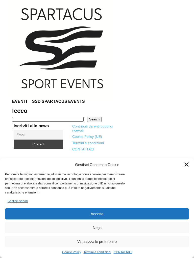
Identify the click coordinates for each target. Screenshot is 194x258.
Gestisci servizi (18, 201)
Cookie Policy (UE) (87, 137)
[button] (186, 164)
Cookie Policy (71, 252)
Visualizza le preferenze (97, 241)
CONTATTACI (123, 252)
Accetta (97, 214)
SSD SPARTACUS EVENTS (58, 101)
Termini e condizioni (97, 252)
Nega (97, 227)
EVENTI (19, 101)
